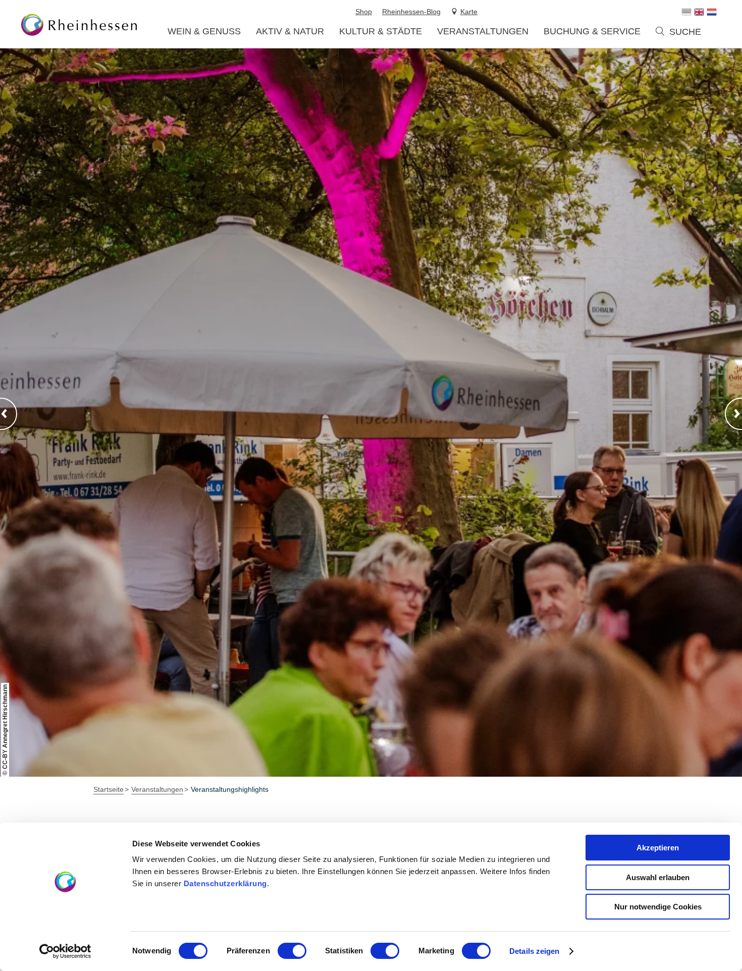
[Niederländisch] (712, 12)
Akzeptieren (658, 847)
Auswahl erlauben (658, 877)
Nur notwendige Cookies (658, 906)
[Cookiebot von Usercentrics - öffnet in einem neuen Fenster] (65, 951)
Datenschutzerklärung (225, 883)
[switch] (292, 951)
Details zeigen (534, 951)
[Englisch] (699, 12)
